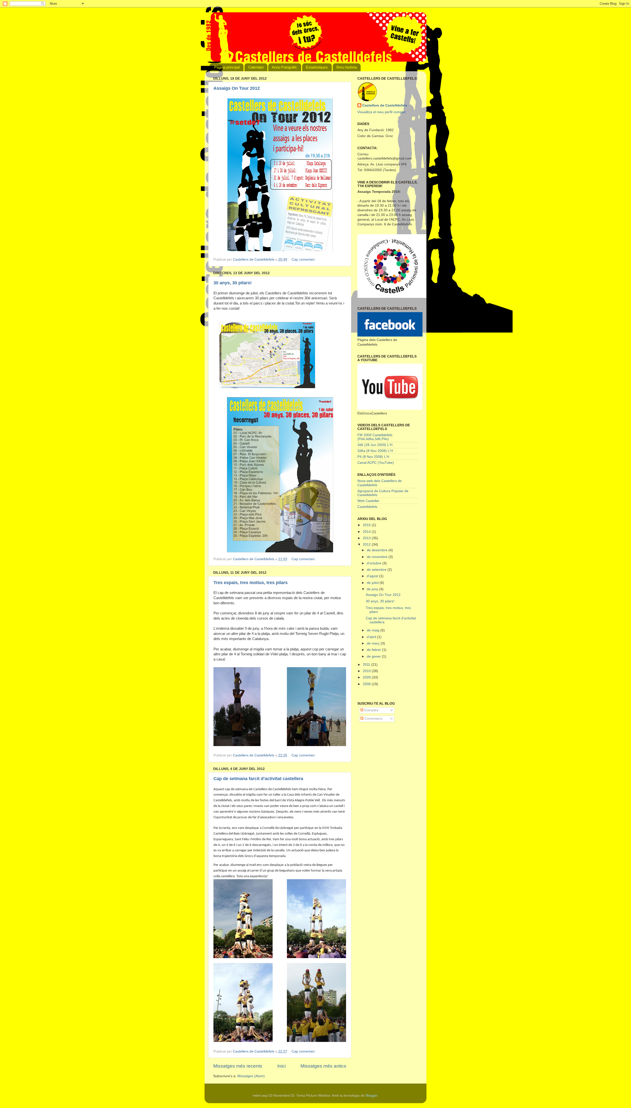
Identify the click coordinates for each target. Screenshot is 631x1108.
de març (374, 643)
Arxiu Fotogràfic (284, 67)
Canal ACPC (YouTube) (375, 463)
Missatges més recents (237, 1066)
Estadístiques (317, 67)
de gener (374, 656)
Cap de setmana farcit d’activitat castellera (258, 778)
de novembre (377, 557)
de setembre (377, 570)
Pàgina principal (227, 67)
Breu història (346, 67)
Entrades (370, 710)
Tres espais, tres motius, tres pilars (250, 582)
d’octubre (374, 563)
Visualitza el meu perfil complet (381, 112)
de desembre (377, 550)
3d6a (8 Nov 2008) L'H (375, 451)
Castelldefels (367, 507)
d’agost (373, 576)
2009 (367, 677)
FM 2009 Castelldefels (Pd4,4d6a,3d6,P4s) (374, 437)
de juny (373, 589)
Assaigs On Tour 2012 (236, 88)
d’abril (372, 637)
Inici (281, 1066)
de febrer (374, 650)
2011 (367, 664)
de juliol (373, 583)
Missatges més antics (323, 1066)
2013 (367, 538)
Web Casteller (368, 501)
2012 (367, 544)
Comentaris (372, 718)
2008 (367, 684)
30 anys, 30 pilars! (232, 282)
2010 (367, 671)
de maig (373, 630)
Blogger (371, 1095)
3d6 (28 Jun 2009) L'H (374, 445)
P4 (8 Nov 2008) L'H (373, 457)
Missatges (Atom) (251, 1076)
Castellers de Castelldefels (384, 105)
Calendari (255, 67)
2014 (367, 532)
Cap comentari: (304, 259)
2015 (367, 525)
